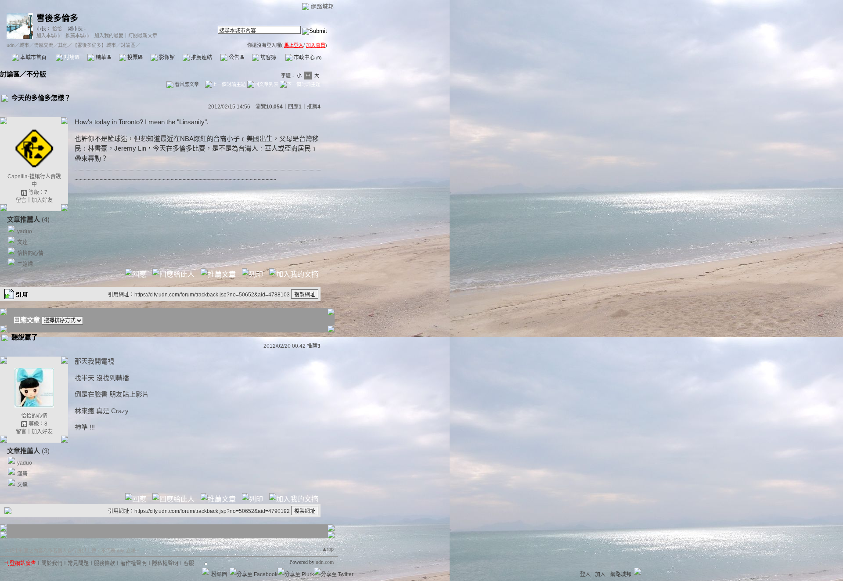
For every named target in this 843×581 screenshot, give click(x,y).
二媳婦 (25, 264)
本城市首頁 (33, 57)
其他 (63, 45)
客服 (189, 563)
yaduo (24, 231)
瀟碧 (22, 474)
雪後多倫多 (57, 18)
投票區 (134, 57)
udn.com (325, 562)
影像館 (166, 57)
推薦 (314, 107)
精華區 (103, 57)
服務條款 (104, 563)
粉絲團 (219, 574)
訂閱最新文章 (142, 35)
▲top (328, 549)
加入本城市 (48, 35)
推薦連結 (201, 57)
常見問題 (78, 563)
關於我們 (51, 563)
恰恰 (56, 28)
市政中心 (306, 57)
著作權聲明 (133, 563)
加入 (600, 574)
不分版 (36, 74)
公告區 (236, 57)
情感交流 (43, 45)
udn (10, 45)
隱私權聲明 (165, 563)
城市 (24, 45)
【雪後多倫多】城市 (94, 45)
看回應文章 (186, 84)
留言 (21, 200)
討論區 (71, 57)
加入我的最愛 (108, 35)
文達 (22, 242)
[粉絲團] (205, 571)
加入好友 (42, 200)
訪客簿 (267, 57)
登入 (585, 574)
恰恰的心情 (30, 253)
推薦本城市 (77, 35)
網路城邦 (322, 6)
